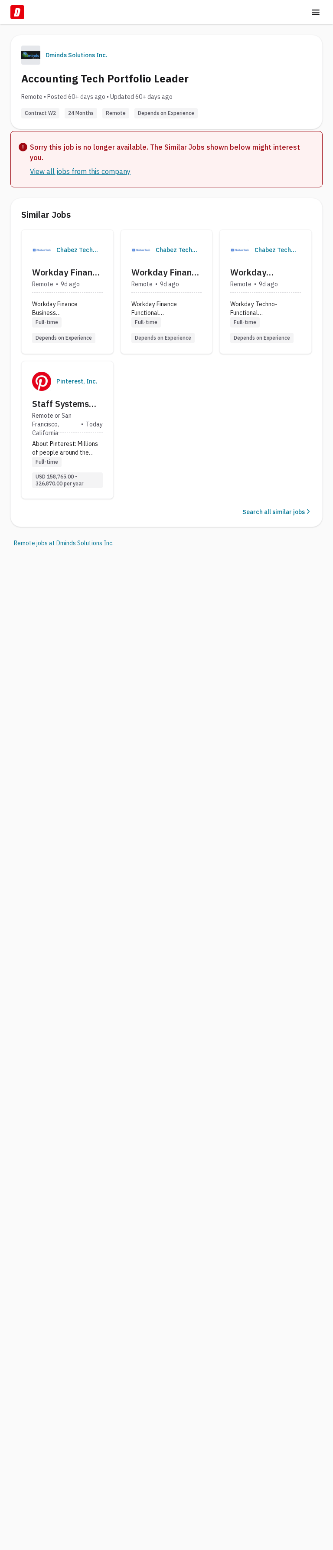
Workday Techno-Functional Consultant (252, 272)
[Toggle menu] (316, 12)
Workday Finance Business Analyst (67, 272)
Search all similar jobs (273, 512)
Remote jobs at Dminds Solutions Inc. (64, 543)
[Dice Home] (17, 12)
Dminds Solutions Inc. (77, 55)
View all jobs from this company (80, 171)
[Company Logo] (41, 249)
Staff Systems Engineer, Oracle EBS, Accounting (65, 404)
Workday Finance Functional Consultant (166, 272)
